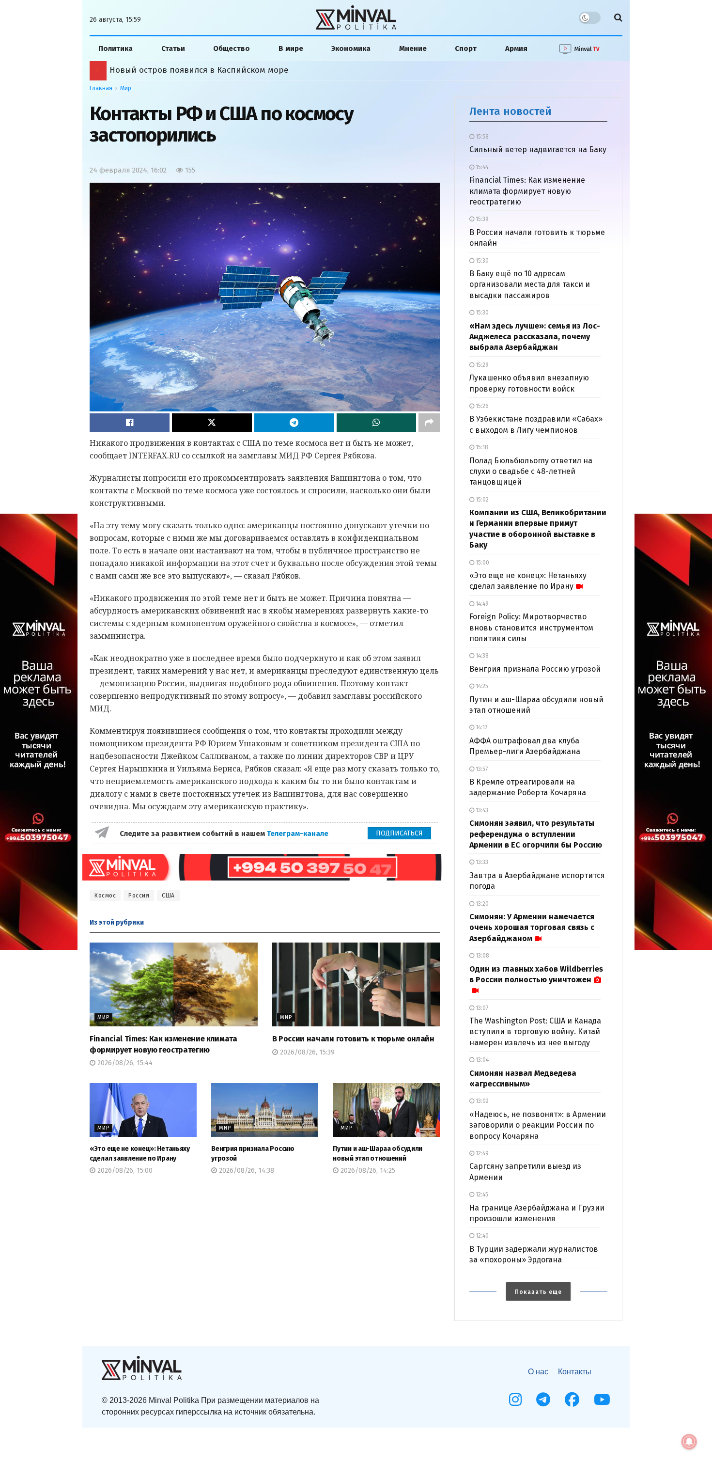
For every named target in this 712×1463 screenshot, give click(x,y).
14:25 (481, 686)
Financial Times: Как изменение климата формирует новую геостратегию (527, 190)
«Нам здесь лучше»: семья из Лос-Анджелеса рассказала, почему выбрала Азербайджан (534, 336)
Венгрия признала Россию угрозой (535, 669)
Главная (101, 88)
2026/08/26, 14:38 (245, 1170)
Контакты (574, 1372)
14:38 (481, 655)
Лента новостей (510, 111)
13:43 (481, 810)
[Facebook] (572, 1399)
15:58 (481, 136)
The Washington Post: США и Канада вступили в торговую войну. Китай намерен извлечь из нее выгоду (535, 1031)
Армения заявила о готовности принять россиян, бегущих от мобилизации (263, 70)
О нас (538, 1372)
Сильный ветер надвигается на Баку (537, 149)
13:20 (481, 903)
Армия (516, 48)
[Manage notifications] (689, 1441)
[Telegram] (543, 1399)
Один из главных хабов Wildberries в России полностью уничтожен (536, 974)
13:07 (481, 1008)
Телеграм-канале (298, 833)
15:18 (481, 447)
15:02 (481, 499)
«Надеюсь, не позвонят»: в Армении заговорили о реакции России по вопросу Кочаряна (537, 1125)
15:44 (481, 167)
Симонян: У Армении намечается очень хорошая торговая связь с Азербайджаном (531, 927)
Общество (231, 48)
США (168, 895)
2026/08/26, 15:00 (124, 1170)
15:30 (481, 260)
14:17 (480, 727)
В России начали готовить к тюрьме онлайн (353, 1038)
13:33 (481, 862)
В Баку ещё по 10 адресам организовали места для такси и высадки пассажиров (529, 284)
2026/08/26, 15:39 (306, 1052)
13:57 (481, 769)
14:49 (481, 603)
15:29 (481, 365)
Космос (105, 895)
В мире (291, 48)
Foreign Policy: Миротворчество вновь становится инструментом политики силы (531, 627)
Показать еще (538, 1292)
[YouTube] (602, 1399)
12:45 (481, 1194)
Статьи (173, 48)
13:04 (481, 1059)
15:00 (481, 562)
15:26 (481, 406)
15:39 (481, 219)
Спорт (466, 48)
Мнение (413, 48)
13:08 (481, 955)
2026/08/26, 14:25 (367, 1170)
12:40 (481, 1235)
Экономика (351, 48)
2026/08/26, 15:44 (124, 1063)
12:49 (481, 1153)
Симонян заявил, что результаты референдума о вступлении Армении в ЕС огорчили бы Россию (535, 833)
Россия (138, 895)
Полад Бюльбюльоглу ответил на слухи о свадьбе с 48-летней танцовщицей (530, 471)
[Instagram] (515, 1399)
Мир (125, 88)
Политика (115, 48)
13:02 (481, 1101)
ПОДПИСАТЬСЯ (399, 833)
